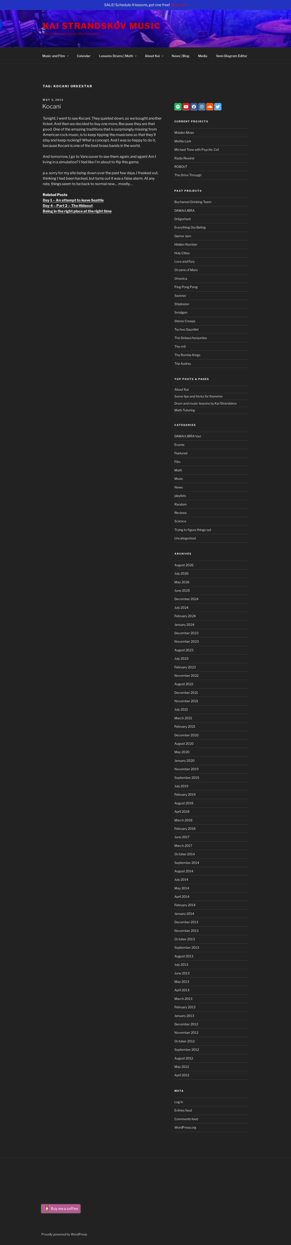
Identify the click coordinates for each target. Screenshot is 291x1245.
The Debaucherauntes (190, 338)
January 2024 (184, 624)
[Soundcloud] (209, 106)
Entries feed (183, 1110)
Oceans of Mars (186, 270)
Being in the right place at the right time (77, 211)
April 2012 (181, 1075)
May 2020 (182, 752)
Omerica (180, 278)
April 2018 (181, 811)
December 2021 (186, 692)
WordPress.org (185, 1127)
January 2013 (184, 1016)
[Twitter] (217, 106)
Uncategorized (185, 538)
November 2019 (186, 769)
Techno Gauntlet (186, 329)
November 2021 (186, 701)
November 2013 (186, 931)
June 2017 (181, 837)
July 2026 (181, 573)
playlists (180, 496)
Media (202, 56)
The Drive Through (187, 175)
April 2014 (181, 896)
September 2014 (186, 863)
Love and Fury (184, 261)
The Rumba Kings (187, 355)
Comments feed (186, 1119)
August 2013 (183, 956)
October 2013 (184, 939)
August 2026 (183, 565)
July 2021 (181, 709)
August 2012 (183, 1058)
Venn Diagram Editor (231, 56)
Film (177, 462)
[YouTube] (186, 106)
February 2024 (185, 616)
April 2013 (181, 990)
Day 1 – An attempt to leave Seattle (73, 200)
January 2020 (184, 760)
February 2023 (185, 667)
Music (178, 478)
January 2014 (184, 914)
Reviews (180, 513)
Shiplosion (181, 304)
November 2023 (186, 641)
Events (179, 445)
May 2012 (181, 1067)
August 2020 (184, 743)
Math (178, 470)
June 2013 (182, 973)
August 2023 (183, 650)
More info (179, 5)
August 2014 (183, 871)
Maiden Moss (184, 132)
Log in (178, 1102)
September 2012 (186, 1049)
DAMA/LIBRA (184, 210)
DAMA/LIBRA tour (187, 436)
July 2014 (181, 879)
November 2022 (186, 675)
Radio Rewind (184, 158)
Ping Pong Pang (186, 287)
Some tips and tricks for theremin (198, 396)
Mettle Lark (182, 141)
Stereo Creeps (184, 321)
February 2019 (185, 794)
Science (180, 521)
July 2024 (181, 607)
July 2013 (181, 964)
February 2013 (185, 1007)
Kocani (51, 106)
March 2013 (183, 999)
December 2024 (186, 599)
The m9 (180, 346)
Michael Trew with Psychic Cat (196, 149)
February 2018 (185, 828)
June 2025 (182, 590)
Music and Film (53, 56)
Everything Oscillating (190, 227)
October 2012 (184, 1041)
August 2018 (183, 803)
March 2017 (183, 846)
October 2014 (184, 854)
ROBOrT (180, 167)
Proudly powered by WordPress (64, 1234)
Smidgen (180, 312)
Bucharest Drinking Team (192, 202)
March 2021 (183, 718)
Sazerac (180, 295)
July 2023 (181, 658)
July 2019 (181, 786)
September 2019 (186, 778)
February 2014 (185, 905)
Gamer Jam (182, 236)
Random (180, 504)
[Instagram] (202, 106)
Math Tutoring (184, 410)
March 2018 (183, 820)
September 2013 (186, 947)
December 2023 (186, 633)
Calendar (83, 56)
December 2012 (186, 1024)
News (178, 487)
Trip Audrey (182, 363)
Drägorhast (182, 219)
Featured (180, 453)
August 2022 (183, 684)
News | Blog (180, 56)
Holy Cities (182, 253)
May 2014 (181, 888)
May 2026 (181, 582)
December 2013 (186, 922)
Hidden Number (185, 244)
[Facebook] (194, 106)
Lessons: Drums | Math (116, 56)
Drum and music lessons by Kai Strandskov (205, 403)
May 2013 (181, 981)
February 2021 (184, 726)
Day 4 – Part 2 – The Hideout (68, 206)
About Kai (152, 56)
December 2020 (186, 735)
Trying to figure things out (192, 530)
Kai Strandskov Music (102, 26)
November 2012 (186, 1032)
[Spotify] (178, 106)
